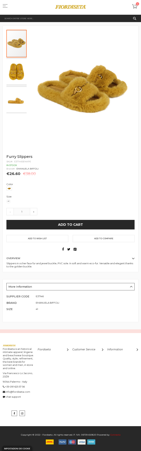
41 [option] (8, 201)
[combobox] (70, 18)
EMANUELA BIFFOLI (28, 168)
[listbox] (71, 189)
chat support (13, 396)
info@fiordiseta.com (18, 391)
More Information (20, 286)
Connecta (115, 434)
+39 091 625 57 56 (15, 386)
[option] (9, 188)
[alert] (17, 448)
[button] (16, 71)
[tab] (70, 286)
